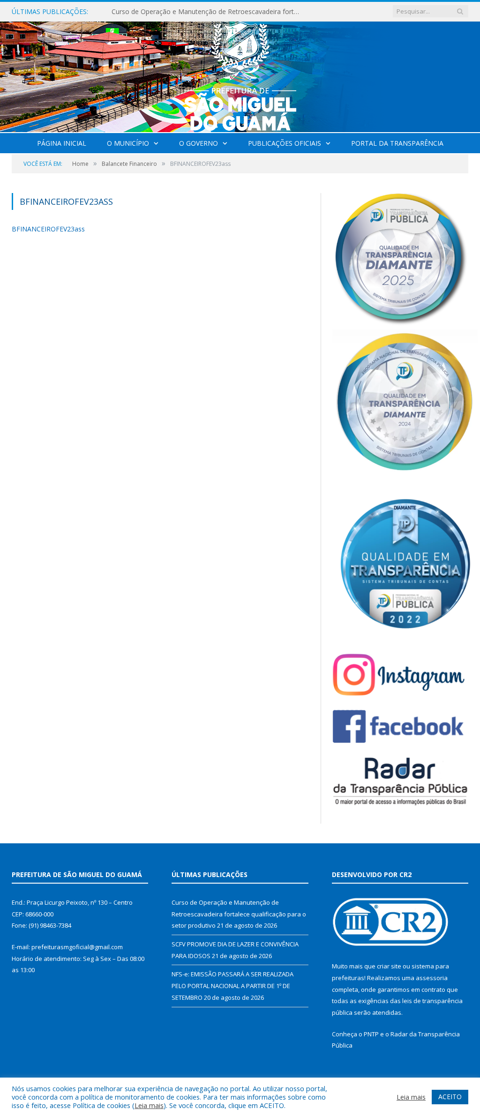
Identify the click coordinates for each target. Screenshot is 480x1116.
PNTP (371, 1034)
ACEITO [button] (450, 1096)
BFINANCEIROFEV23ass (48, 228)
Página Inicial (61, 143)
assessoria (432, 978)
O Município (128, 143)
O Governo (198, 143)
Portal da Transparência (397, 143)
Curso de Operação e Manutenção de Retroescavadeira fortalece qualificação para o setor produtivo (208, 11)
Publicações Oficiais (284, 143)
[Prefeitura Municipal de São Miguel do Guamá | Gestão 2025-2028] (240, 75)
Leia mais (149, 1105)
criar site (389, 966)
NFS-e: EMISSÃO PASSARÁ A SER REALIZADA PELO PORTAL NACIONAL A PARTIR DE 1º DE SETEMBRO (232, 985)
